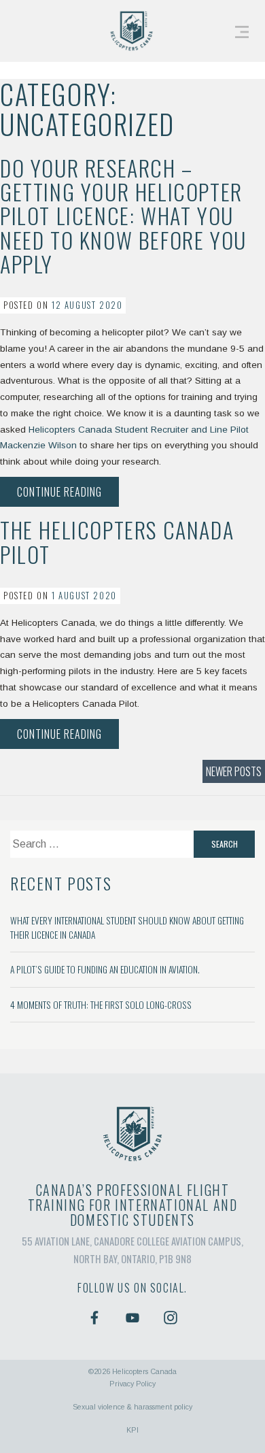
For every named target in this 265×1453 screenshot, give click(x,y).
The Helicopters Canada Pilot (117, 541)
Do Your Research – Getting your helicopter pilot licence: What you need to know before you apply (123, 216)
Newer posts (234, 771)
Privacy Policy (132, 1384)
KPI (132, 1430)
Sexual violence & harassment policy (132, 1407)
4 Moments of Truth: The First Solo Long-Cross (101, 1005)
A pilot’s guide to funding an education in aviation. (105, 969)
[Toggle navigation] (242, 31)
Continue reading (68, 495)
